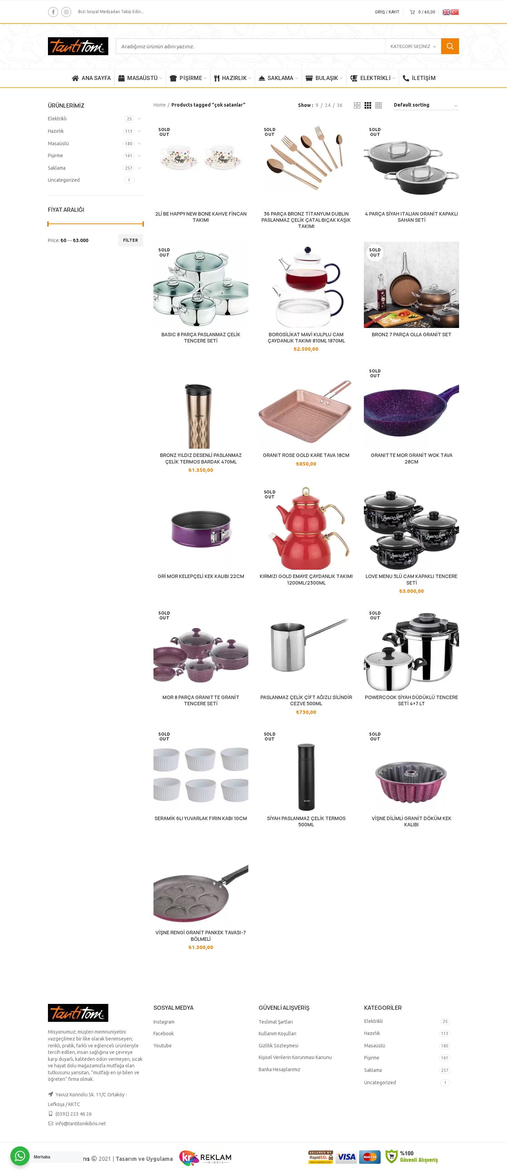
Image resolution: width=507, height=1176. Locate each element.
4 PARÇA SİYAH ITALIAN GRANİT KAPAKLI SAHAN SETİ (411, 217)
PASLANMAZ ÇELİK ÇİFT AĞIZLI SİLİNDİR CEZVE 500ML (306, 700)
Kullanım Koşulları (277, 1033)
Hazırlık (56, 131)
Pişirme (55, 155)
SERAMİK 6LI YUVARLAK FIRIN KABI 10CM (201, 818)
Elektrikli (57, 118)
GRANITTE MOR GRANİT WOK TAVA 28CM (412, 458)
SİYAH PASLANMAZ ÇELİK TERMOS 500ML (306, 821)
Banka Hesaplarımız (279, 1069)
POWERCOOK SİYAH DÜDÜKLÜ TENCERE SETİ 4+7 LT (411, 700)
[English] (447, 11)
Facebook (163, 1033)
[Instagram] (66, 12)
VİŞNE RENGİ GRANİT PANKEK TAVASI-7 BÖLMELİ (201, 935)
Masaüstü (58, 143)
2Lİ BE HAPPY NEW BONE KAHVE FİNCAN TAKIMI (201, 217)
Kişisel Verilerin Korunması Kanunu (295, 1057)
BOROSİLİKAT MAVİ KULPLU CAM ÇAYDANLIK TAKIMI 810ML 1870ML (306, 337)
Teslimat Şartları (276, 1022)
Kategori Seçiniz (410, 46)
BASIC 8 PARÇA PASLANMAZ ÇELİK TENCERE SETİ (200, 337)
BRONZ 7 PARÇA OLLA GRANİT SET (411, 334)
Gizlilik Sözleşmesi (278, 1045)
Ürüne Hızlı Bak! (243, 132)
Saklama (57, 168)
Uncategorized (64, 180)
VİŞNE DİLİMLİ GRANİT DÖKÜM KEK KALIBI (411, 821)
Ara (450, 46)
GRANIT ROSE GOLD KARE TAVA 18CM (306, 455)
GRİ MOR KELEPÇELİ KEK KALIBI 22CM (201, 576)
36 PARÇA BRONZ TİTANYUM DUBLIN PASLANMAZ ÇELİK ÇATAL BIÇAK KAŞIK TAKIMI (306, 220)
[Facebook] (53, 12)
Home (159, 105)
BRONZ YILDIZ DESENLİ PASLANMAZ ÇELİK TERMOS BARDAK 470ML (201, 458)
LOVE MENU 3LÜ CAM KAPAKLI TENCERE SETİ (411, 579)
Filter (130, 240)
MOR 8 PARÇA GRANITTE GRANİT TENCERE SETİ (200, 700)
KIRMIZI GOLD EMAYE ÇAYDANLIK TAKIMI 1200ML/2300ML (306, 579)
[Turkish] (455, 11)
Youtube (162, 1045)
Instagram (164, 1022)
